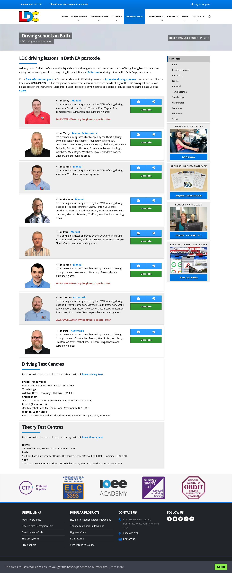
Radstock (176, 86)
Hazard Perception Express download (90, 519)
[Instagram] (186, 518)
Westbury (177, 108)
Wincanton (177, 113)
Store (185, 16)
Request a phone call (188, 235)
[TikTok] (191, 518)
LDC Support (29, 544)
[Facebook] (169, 518)
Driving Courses (99, 16)
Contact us (198, 16)
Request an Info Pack (189, 195)
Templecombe (179, 91)
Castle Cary (177, 75)
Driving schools (135, 16)
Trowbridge (178, 97)
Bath (174, 64)
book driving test (92, 374)
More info (146, 109)
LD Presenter (77, 538)
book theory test (92, 437)
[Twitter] (180, 518)
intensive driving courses (120, 79)
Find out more (189, 277)
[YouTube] (175, 518)
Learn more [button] (116, 567)
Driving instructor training (163, 16)
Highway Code (78, 532)
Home (65, 16)
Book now (188, 157)
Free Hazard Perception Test (37, 526)
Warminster (178, 102)
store (22, 90)
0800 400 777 (130, 533)
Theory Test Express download (87, 526)
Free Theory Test (31, 519)
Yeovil (175, 119)
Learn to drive (79, 16)
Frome (175, 80)
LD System (117, 16)
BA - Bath (175, 58)
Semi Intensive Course (82, 544)
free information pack (39, 79)
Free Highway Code (32, 532)
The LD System (30, 538)
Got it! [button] (221, 566)
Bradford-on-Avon (181, 70)
